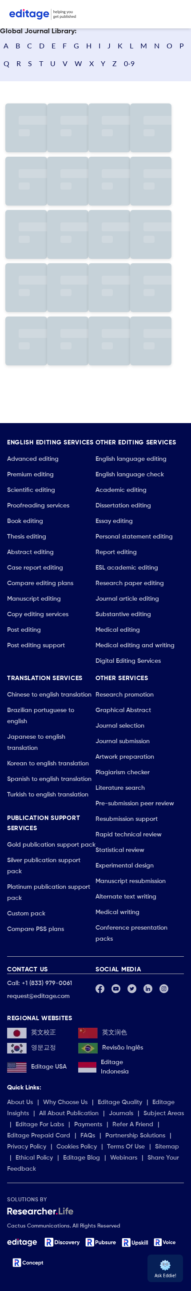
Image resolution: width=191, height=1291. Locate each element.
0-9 (129, 63)
